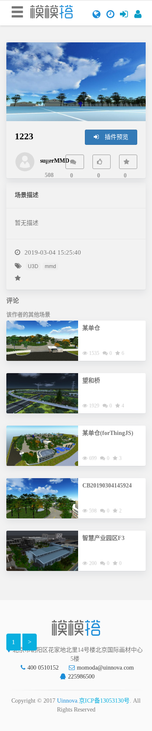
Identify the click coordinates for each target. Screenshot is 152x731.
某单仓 (91, 328)
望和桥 (91, 380)
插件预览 (115, 137)
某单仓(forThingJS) (107, 433)
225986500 (81, 676)
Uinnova (67, 701)
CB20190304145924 (107, 485)
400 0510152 (43, 668)
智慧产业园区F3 (103, 538)
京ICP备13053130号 (104, 701)
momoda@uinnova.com (105, 668)
